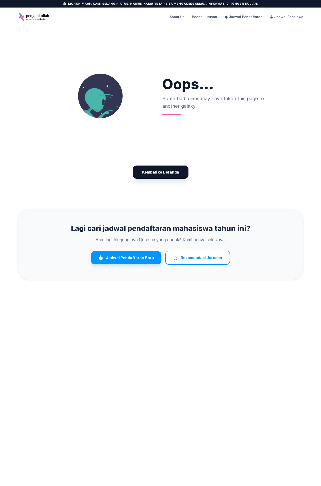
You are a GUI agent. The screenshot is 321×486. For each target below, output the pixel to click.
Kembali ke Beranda (160, 172)
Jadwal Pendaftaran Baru (130, 257)
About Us (177, 17)
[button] (100, 96)
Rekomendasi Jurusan (201, 257)
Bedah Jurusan (204, 17)
